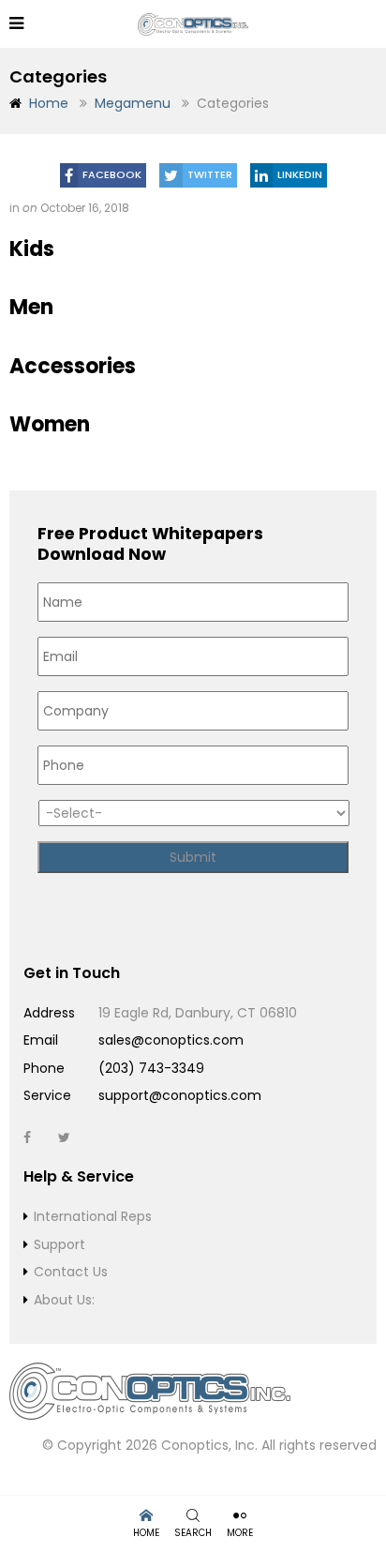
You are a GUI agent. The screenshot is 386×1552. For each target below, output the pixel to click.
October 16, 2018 (84, 208)
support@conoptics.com (179, 1095)
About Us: (64, 1299)
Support (59, 1244)
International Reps (93, 1216)
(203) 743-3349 (151, 1068)
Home (48, 103)
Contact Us (71, 1271)
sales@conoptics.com (171, 1040)
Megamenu (133, 103)
